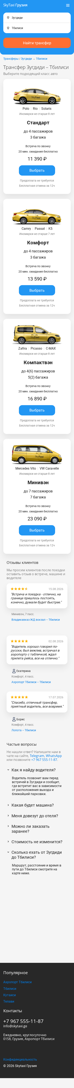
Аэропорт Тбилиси (17, 982)
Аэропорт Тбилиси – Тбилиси (31, 682)
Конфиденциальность (20, 1059)
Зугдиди (26, 58)
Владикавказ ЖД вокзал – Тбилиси (36, 619)
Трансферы (10, 58)
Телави (8, 1001)
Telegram (37, 755)
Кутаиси (9, 995)
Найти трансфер (37, 43)
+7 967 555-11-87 (44, 759)
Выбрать (37, 170)
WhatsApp (54, 755)
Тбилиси (41, 58)
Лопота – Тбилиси (24, 730)
